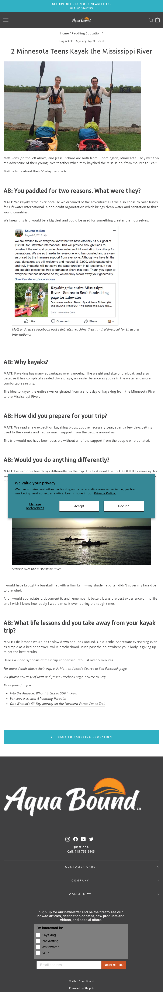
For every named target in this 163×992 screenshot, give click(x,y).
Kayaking (81, 41)
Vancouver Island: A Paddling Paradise (38, 698)
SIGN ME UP (114, 964)
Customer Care (80, 866)
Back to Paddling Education (84, 736)
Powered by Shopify (81, 988)
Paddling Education (86, 33)
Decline (123, 506)
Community (80, 894)
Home (64, 33)
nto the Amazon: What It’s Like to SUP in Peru (44, 693)
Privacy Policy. (105, 493)
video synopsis (28, 660)
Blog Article (66, 41)
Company (80, 880)
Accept (79, 506)
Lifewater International (26, 207)
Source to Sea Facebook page (105, 668)
